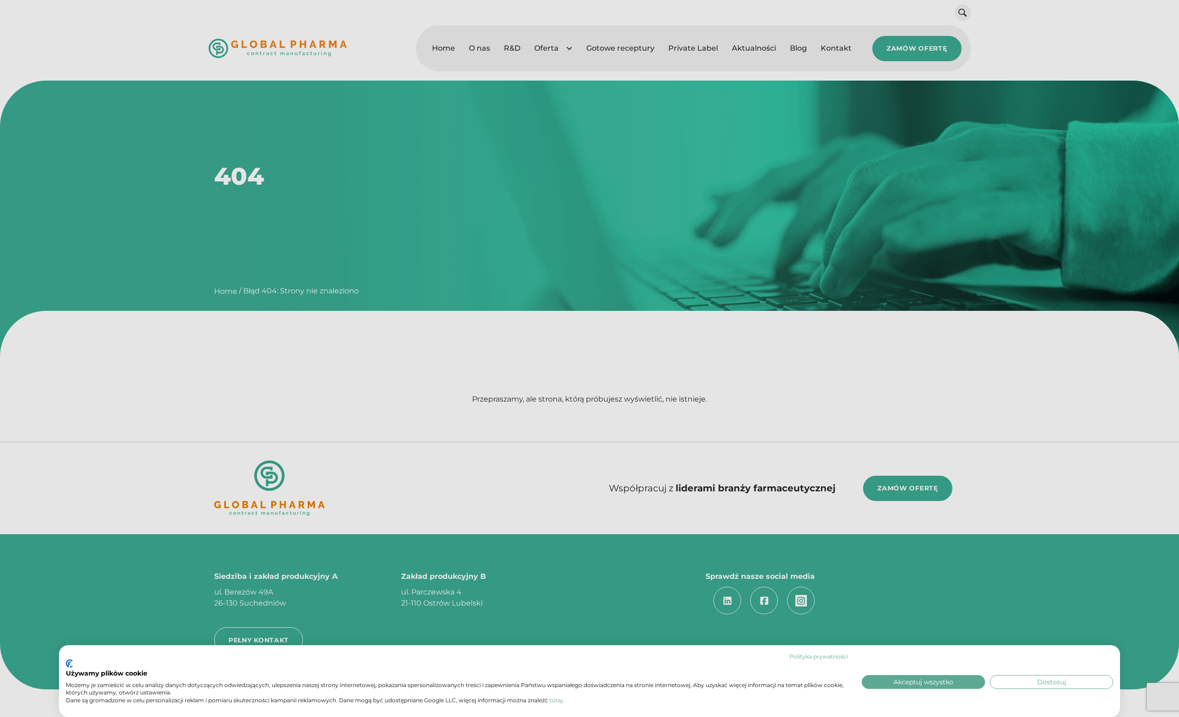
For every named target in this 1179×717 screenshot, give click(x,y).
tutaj (555, 700)
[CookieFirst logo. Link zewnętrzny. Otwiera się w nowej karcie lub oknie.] (69, 663)
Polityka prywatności (818, 656)
